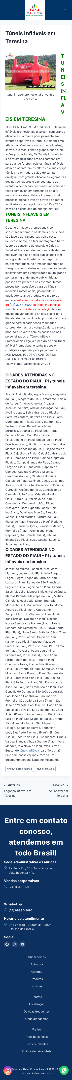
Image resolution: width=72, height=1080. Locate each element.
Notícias (36, 986)
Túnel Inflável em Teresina (56, 790)
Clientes (36, 971)
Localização (36, 1004)
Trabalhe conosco (37, 1036)
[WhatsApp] (64, 1070)
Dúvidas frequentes (37, 1011)
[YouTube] (22, 944)
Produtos (37, 979)
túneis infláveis (30, 750)
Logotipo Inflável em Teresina (17, 790)
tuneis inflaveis (45, 768)
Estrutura (37, 964)
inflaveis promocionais (19, 768)
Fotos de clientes (36, 1044)
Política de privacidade (37, 1051)
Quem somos (37, 957)
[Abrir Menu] (65, 10)
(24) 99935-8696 (21, 910)
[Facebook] (7, 944)
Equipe (36, 1029)
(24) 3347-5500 (21, 304)
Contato (36, 997)
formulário (12, 309)
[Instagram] (15, 944)
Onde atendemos (36, 1019)
